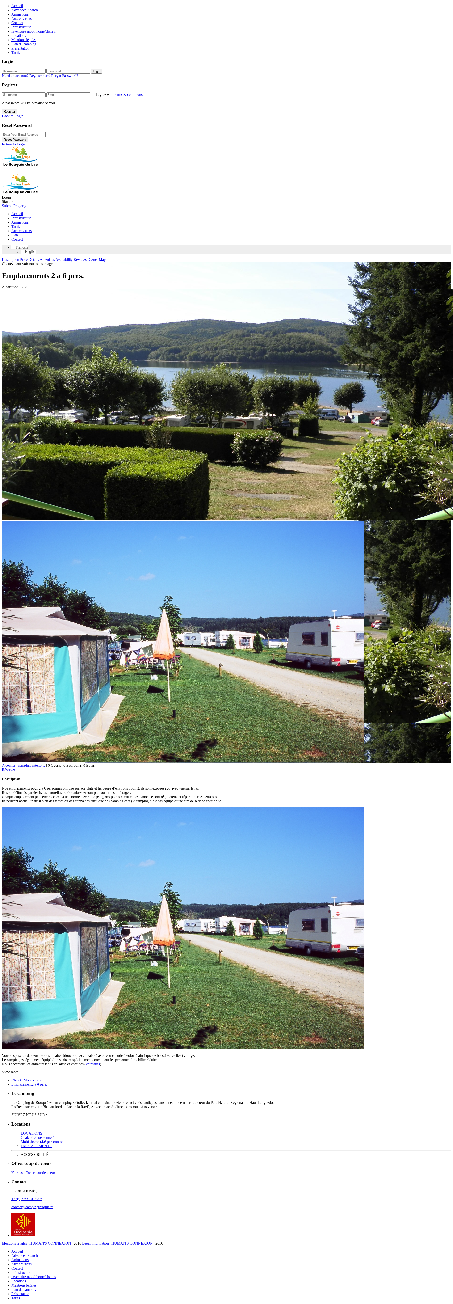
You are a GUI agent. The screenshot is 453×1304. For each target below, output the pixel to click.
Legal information (95, 1243)
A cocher (8, 765)
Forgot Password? (64, 76)
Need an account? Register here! (26, 76)
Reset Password (15, 139)
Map (102, 260)
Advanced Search (24, 10)
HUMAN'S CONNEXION (50, 1243)
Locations (18, 36)
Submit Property (14, 206)
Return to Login (14, 144)
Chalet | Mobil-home (26, 1080)
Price (24, 260)
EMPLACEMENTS (36, 1146)
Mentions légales (23, 40)
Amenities (47, 260)
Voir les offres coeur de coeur (33, 1173)
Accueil (17, 6)
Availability (64, 260)
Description (10, 260)
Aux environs (21, 19)
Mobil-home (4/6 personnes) (42, 1142)
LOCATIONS (31, 1133)
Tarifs (15, 53)
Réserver (8, 770)
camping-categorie (31, 765)
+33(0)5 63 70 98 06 (26, 1199)
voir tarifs (93, 1064)
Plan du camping (23, 44)
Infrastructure (21, 27)
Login (96, 71)
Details (34, 260)
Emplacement (29, 1084)
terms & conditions (128, 95)
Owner (93, 260)
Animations (20, 14)
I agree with (119, 95)
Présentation (20, 48)
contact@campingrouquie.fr (32, 1207)
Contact (17, 23)
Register (9, 111)
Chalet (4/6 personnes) (37, 1137)
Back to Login (12, 116)
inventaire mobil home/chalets (33, 31)
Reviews (80, 260)
